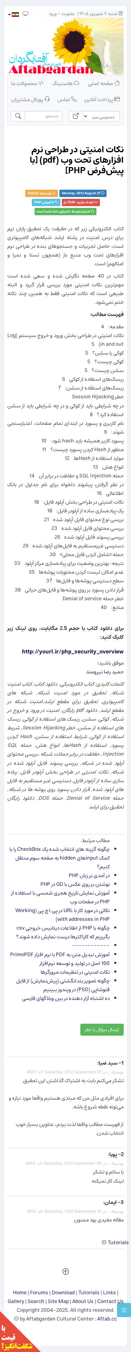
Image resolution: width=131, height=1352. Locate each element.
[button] (13, 14)
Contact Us (110, 1301)
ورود (53, 14)
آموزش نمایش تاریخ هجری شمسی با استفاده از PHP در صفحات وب (60, 897)
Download (63, 1292)
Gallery (16, 1301)
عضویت (68, 14)
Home (20, 1292)
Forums (39, 1292)
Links (109, 1292)
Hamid (33, 193)
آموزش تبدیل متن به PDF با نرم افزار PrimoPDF (60, 954)
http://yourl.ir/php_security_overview (73, 652)
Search (36, 1301)
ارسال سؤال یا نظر (102, 1029)
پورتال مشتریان (27, 99)
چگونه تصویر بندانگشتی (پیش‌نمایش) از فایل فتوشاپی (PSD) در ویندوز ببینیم (63, 985)
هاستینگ (63, 83)
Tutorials (89, 1292)
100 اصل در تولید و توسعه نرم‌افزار (74, 963)
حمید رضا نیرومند (105, 672)
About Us (83, 1301)
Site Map (58, 1301)
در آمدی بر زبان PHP (89, 875)
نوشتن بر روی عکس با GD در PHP (75, 884)
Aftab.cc (107, 1319)
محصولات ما (24, 83)
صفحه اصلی (101, 83)
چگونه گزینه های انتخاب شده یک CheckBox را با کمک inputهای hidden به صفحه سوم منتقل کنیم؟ (59, 858)
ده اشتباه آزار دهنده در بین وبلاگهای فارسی (66, 998)
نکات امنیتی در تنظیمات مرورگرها (75, 972)
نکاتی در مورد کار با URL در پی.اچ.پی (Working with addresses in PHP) (62, 915)
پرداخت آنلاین (99, 99)
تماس (64, 99)
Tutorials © (115, 1242)
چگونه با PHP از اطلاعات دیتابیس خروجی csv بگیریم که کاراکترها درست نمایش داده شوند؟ (63, 932)
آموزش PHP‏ (43, 202)
